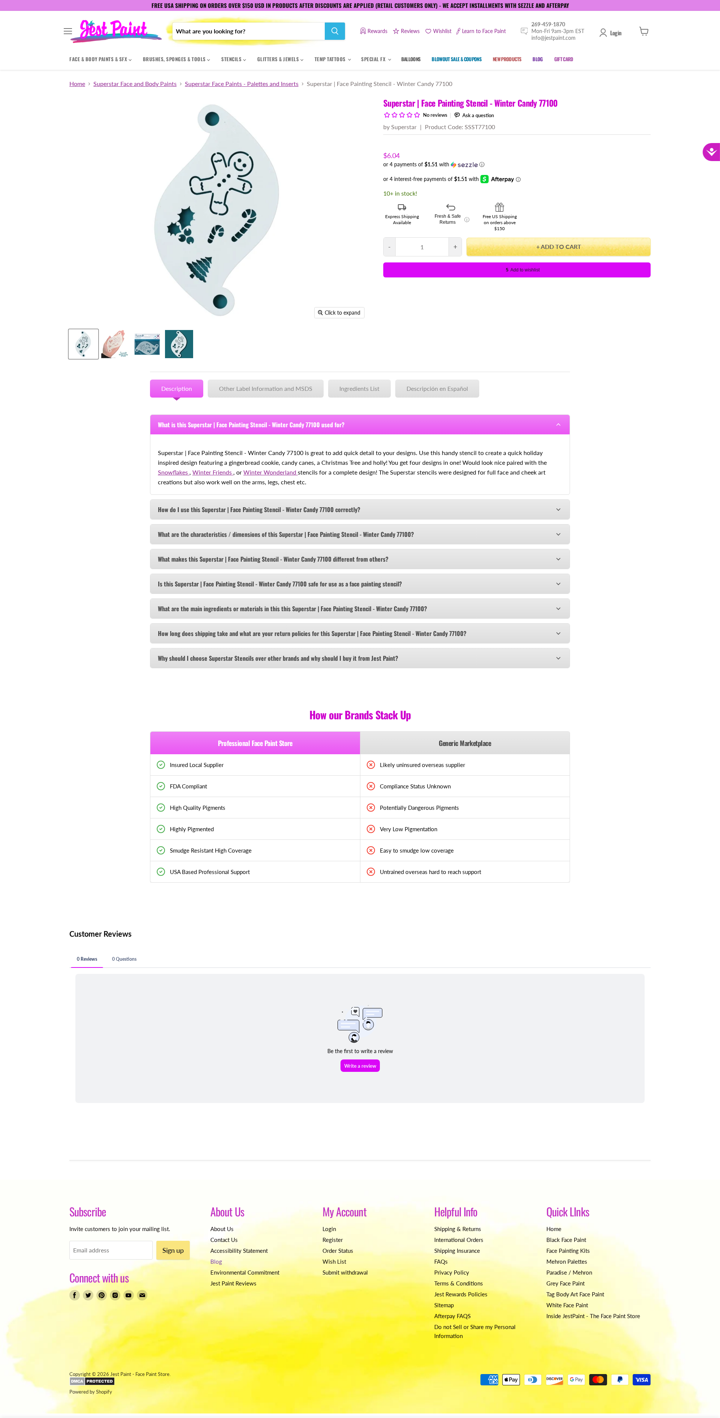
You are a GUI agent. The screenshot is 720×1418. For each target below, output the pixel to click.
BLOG (537, 59)
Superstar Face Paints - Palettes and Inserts (241, 83)
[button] (517, 164)
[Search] (335, 31)
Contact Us (224, 1239)
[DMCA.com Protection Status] (92, 1384)
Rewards (377, 31)
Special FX (374, 59)
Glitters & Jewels (278, 59)
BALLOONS (411, 59)
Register (332, 1239)
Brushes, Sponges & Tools (175, 59)
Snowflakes (173, 472)
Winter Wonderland (270, 472)
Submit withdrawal (345, 1272)
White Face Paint (567, 1305)
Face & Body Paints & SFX (99, 59)
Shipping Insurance (457, 1250)
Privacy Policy (451, 1272)
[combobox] (248, 31)
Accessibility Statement (239, 1250)
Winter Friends (212, 472)
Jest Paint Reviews (233, 1283)
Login (615, 33)
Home (77, 83)
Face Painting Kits (568, 1250)
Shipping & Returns (457, 1228)
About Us (222, 1228)
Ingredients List (359, 388)
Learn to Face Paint (484, 31)
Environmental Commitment (244, 1272)
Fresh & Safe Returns (452, 219)
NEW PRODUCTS (507, 59)
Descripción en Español (437, 388)
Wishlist (442, 31)
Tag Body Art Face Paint (575, 1294)
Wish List (334, 1261)
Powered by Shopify (90, 1392)
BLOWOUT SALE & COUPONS (457, 59)
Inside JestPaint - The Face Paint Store (593, 1316)
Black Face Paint (566, 1239)
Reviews (410, 31)
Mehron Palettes (566, 1261)
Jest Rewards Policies (461, 1294)
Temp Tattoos (331, 59)
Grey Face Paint (565, 1283)
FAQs (441, 1261)
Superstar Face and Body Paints (135, 83)
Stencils (232, 59)
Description (176, 388)
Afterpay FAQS (452, 1316)
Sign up (173, 1250)
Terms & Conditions (458, 1283)
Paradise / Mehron (569, 1272)
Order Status (337, 1250)
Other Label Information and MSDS (265, 388)
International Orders (458, 1239)
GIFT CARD (563, 59)
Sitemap (444, 1305)
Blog (216, 1261)
